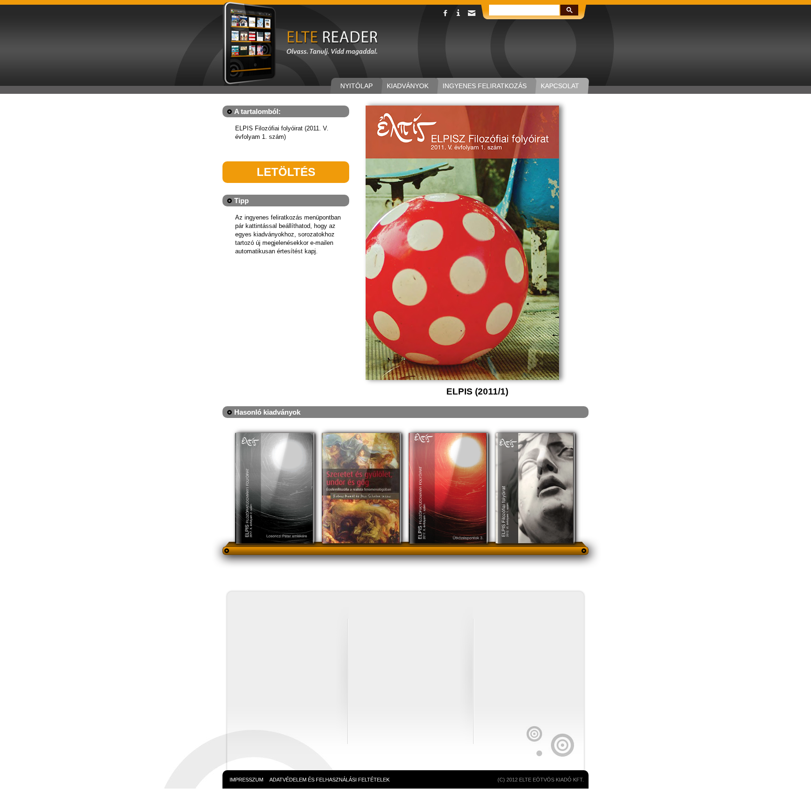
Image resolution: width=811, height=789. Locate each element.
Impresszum (246, 779)
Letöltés (286, 172)
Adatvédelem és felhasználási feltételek (329, 779)
